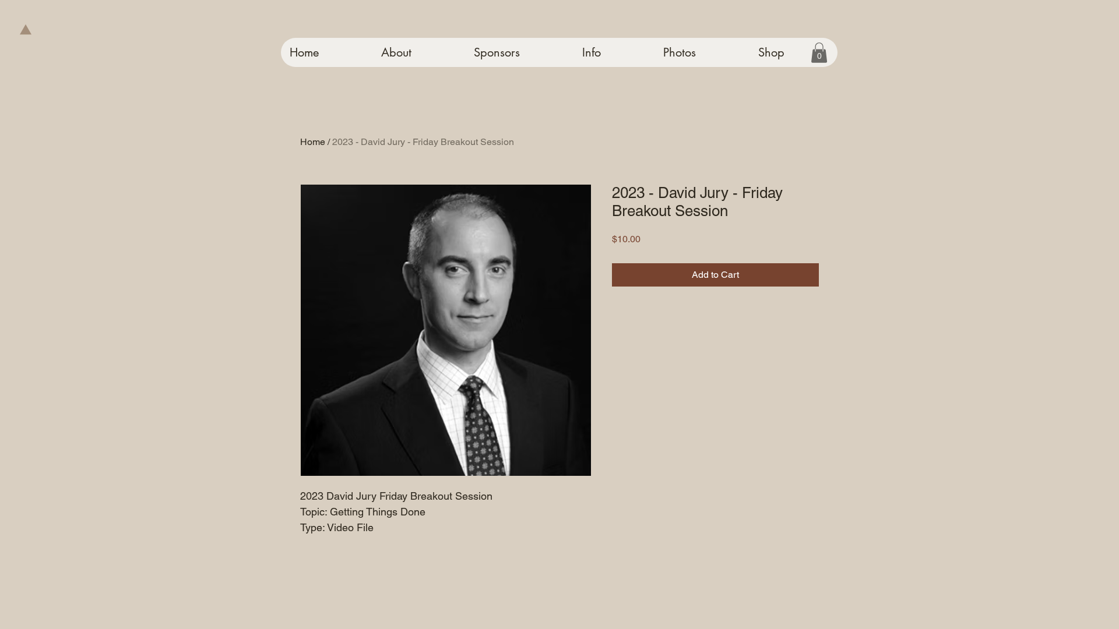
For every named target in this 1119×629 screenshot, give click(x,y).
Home (312, 141)
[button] (819, 53)
